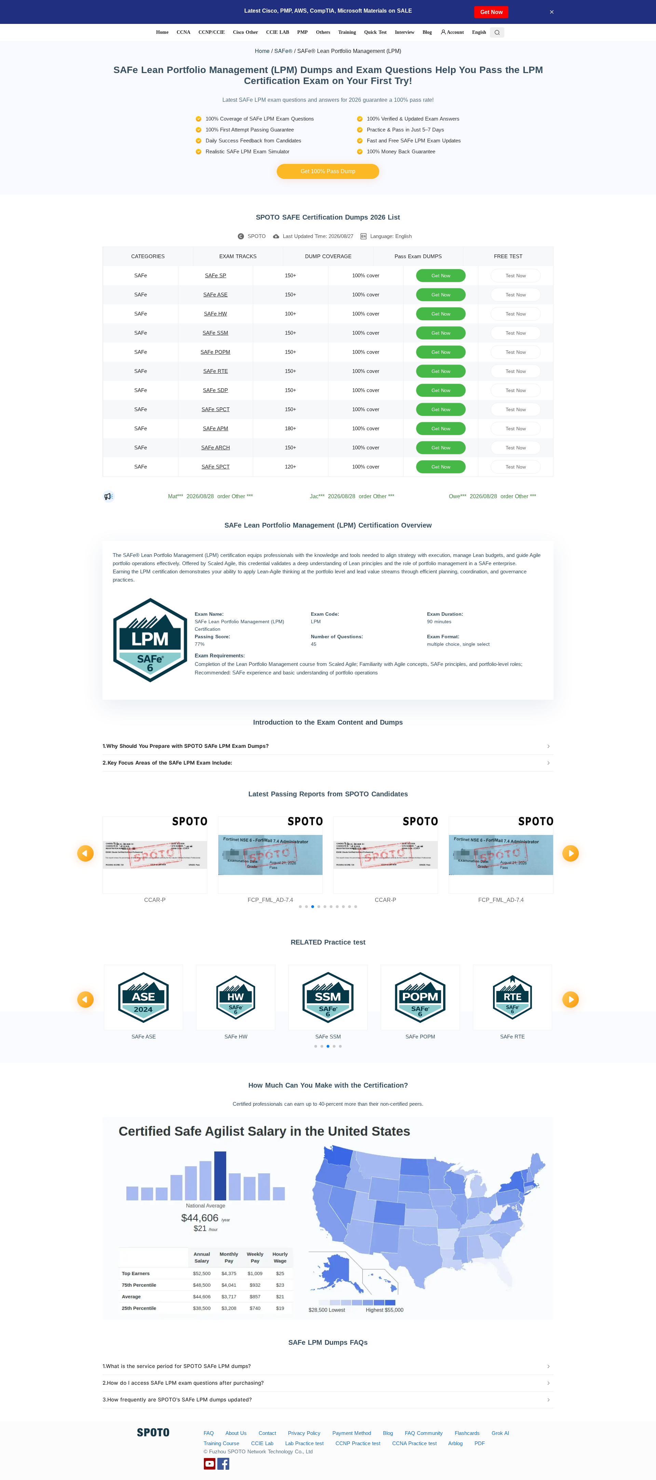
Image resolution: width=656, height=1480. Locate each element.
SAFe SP (215, 275)
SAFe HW (215, 314)
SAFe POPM (215, 352)
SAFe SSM (215, 333)
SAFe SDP (215, 390)
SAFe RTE (215, 371)
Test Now (516, 275)
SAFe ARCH (215, 447)
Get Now (491, 12)
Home (262, 51)
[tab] (328, 746)
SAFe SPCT (216, 409)
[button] (328, 746)
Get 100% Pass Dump (328, 171)
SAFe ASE (215, 294)
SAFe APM (215, 428)
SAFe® (283, 51)
